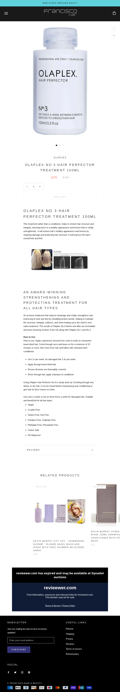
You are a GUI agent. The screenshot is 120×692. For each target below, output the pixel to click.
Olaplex (60, 157)
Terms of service (74, 649)
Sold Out (60, 197)
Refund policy (72, 654)
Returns (69, 629)
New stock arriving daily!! (60, 3)
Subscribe (19, 650)
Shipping (70, 634)
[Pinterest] (29, 672)
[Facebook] (8, 672)
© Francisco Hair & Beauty (24, 683)
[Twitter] (15, 672)
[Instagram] (22, 672)
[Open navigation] (6, 13)
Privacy (69, 639)
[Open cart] (114, 13)
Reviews (70, 644)
